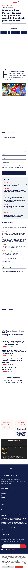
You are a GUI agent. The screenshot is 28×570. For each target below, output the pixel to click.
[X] (2, 32)
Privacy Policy (14, 549)
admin (16, 25)
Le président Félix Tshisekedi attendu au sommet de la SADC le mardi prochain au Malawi (21, 433)
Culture (6, 204)
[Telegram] (18, 32)
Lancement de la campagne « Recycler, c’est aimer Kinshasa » (15, 184)
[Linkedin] (15, 32)
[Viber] (9, 32)
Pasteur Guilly (12, 132)
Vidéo (11, 5)
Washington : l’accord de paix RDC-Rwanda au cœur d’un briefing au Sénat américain (15, 191)
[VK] (25, 32)
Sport (5, 195)
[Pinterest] (12, 32)
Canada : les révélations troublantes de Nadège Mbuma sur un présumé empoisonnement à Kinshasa (15, 215)
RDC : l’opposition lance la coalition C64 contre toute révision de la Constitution (13, 360)
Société (6, 182)
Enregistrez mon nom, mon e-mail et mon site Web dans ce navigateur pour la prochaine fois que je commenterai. (13, 167)
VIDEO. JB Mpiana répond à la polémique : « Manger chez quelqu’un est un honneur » (14, 351)
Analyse (7, 132)
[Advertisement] (14, 51)
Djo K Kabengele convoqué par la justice (12, 271)
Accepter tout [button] (19, 566)
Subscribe (23, 546)
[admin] (11, 25)
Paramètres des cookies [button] (8, 566)
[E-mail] (22, 32)
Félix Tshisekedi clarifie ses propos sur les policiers (13, 368)
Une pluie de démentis (7, 428)
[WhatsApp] (5, 32)
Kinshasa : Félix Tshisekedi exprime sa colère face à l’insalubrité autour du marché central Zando (13, 260)
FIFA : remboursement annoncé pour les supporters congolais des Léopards (12, 266)
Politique (5, 5)
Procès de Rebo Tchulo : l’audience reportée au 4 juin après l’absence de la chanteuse (15, 208)
